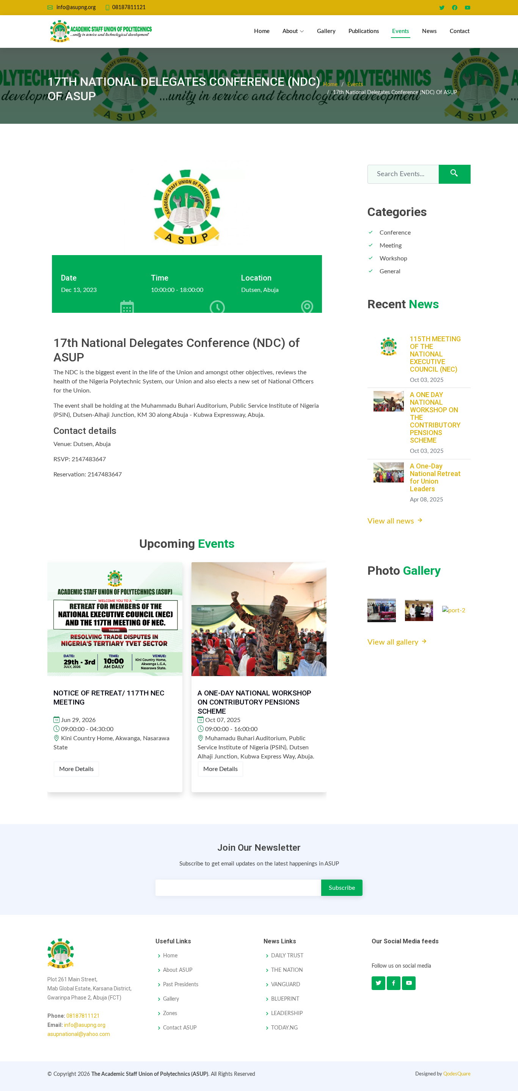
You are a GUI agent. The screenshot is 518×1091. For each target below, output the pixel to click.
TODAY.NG (284, 1028)
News (429, 31)
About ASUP (177, 970)
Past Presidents (180, 984)
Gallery (326, 31)
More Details (76, 769)
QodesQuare (457, 1074)
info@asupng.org (84, 1025)
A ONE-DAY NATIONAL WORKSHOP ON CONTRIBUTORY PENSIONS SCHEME (254, 702)
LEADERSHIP (287, 1013)
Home (262, 31)
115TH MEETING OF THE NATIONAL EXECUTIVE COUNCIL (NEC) (435, 354)
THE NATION (287, 970)
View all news (391, 521)
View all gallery (393, 642)
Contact (459, 31)
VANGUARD (285, 984)
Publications (363, 31)
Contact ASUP (179, 1028)
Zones (170, 1013)
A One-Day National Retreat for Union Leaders (435, 477)
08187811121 (83, 1016)
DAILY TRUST (287, 956)
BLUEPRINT (285, 999)
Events (400, 31)
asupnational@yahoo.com (78, 1034)
